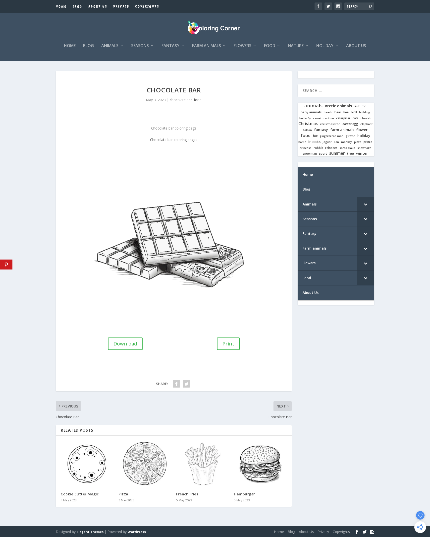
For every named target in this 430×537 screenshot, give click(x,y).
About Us (97, 6)
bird (354, 112)
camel (317, 118)
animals (313, 106)
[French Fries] (202, 464)
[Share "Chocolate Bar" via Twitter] (186, 384)
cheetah (366, 118)
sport (323, 154)
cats (355, 118)
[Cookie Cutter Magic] (87, 464)
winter (362, 153)
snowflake (364, 148)
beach (328, 112)
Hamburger (244, 494)
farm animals (342, 130)
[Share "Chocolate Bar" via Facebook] (176, 384)
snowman (310, 154)
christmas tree (330, 124)
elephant (366, 124)
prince (368, 142)
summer (337, 153)
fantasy (321, 130)
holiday (363, 135)
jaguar (327, 142)
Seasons (140, 46)
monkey (346, 142)
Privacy (121, 6)
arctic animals (338, 106)
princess (305, 148)
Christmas (308, 123)
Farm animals (206, 46)
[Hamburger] (260, 464)
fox (315, 136)
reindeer (331, 148)
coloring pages (185, 139)
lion (336, 142)
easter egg (350, 124)
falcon (307, 130)
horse (302, 142)
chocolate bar (181, 99)
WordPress (137, 532)
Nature (296, 46)
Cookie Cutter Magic (80, 494)
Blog (77, 6)
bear (337, 112)
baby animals (311, 112)
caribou (328, 118)
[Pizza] (144, 464)
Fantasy (170, 46)
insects (314, 141)
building (364, 112)
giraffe (350, 136)
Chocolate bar (161, 139)
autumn (360, 106)
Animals (109, 46)
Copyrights (147, 6)
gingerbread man (331, 136)
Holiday (324, 46)
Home (61, 6)
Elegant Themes (90, 532)
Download (125, 343)
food (198, 99)
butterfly (305, 118)
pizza (357, 142)
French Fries (187, 494)
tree (350, 153)
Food (269, 46)
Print (228, 343)
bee (346, 112)
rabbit (318, 148)
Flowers (242, 46)
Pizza (123, 494)
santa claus (347, 148)
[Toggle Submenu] (365, 204)
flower (362, 130)
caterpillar (343, 118)
